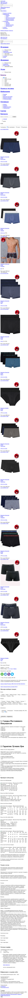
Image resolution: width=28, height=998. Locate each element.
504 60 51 (4, 3)
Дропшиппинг (9, 26)
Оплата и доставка (7, 13)
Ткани (7, 16)
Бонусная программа (10, 17)
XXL (6, 161)
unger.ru (2, 683)
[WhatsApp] (2, 674)
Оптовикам (5, 21)
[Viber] (8, 674)
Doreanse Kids (8, 85)
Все (13, 696)
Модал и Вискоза (17, 702)
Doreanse (7, 83)
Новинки (4, 710)
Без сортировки (11, 127)
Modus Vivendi (8, 79)
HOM (3, 694)
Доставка (8, 23)
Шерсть (21, 703)
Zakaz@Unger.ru (7, 683)
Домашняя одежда (9, 54)
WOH (7, 694)
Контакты (5, 28)
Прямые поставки (10, 24)
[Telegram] (5, 674)
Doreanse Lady (8, 84)
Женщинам (5, 60)
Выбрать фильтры (4, 30)
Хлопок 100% (4, 702)
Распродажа (10, 710)
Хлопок (3, 701)
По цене (18, 127)
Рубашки (5, 56)
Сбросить (11, 30)
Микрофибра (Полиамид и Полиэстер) (9, 703)
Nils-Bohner (3, 696)
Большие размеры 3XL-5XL (21, 710)
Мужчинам (4, 47)
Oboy (6, 80)
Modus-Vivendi (13, 694)
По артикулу (24, 127)
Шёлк (25, 703)
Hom (6, 77)
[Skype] (12, 674)
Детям (3, 69)
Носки (4, 57)
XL (4, 161)
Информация (6, 14)
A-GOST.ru (3, 986)
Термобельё (5, 51)
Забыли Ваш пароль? (5, 7)
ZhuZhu (9, 696)
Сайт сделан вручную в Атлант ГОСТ (9, 686)
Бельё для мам (6, 65)
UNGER (5, 119)
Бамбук (9, 702)
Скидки (5, 27)
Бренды (3, 75)
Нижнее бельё (8, 49)
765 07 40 (4, 2)
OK (1, 996)
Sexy (3, 711)
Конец (15, 668)
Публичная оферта (10, 20)
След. (11, 668)
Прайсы (7, 22)
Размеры (8, 15)
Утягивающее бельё (7, 52)
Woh (6, 81)
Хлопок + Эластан (20, 701)
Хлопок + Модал (10, 701)
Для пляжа (7, 53)
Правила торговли (10, 18)
